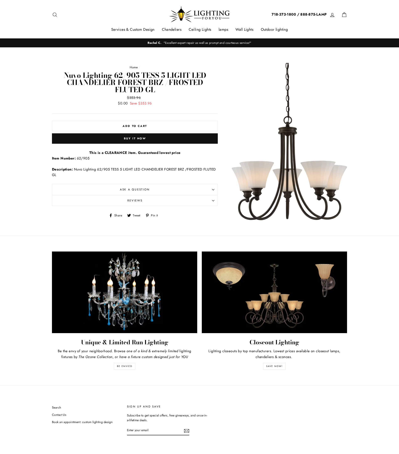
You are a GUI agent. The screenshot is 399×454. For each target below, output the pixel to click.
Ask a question (135, 189)
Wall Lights (244, 29)
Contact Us (59, 415)
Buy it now (135, 138)
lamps (223, 29)
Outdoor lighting (274, 29)
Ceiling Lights (200, 29)
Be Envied (124, 366)
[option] (199, 42)
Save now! (274, 366)
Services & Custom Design (133, 29)
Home (134, 67)
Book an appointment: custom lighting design (82, 422)
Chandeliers (171, 29)
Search (56, 407)
